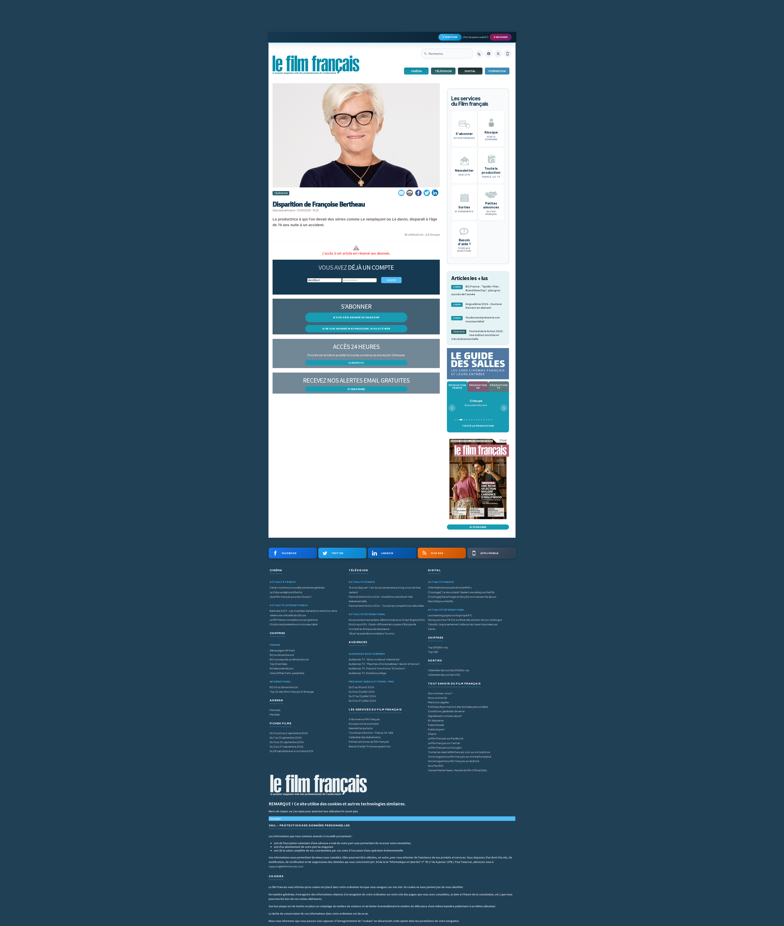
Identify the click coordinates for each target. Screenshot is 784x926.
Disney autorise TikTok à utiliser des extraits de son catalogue (465, 619)
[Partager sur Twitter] (426, 192)
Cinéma (416, 71)
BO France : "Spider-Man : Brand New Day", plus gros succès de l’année (475, 290)
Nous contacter (437, 697)
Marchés (275, 714)
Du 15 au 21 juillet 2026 (362, 691)
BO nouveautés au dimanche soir (289, 659)
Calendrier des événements (365, 737)
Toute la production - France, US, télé (371, 732)
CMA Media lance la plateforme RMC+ (450, 587)
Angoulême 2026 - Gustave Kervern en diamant (477, 305)
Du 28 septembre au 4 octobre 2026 (291, 751)
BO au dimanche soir (282, 655)
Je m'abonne (478, 527)
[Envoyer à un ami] (401, 192)
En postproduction (476, 403)
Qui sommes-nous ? (440, 693)
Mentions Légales (438, 702)
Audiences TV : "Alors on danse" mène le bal (374, 659)
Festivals (275, 710)
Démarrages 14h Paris (282, 650)
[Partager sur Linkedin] (435, 192)
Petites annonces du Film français (369, 741)
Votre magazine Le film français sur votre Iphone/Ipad (459, 756)
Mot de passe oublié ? (476, 37)
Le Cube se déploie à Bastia (286, 592)
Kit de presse (435, 720)
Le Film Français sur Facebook (445, 738)
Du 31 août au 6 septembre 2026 (289, 733)
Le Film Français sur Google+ (445, 747)
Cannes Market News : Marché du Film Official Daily (457, 770)
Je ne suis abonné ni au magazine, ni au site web (356, 328)
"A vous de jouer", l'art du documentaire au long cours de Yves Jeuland (385, 590)
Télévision (443, 71)
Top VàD (433, 651)
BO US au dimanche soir (284, 687)
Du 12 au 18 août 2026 (361, 687)
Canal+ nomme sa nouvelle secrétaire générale (297, 587)
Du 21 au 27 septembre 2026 (286, 746)
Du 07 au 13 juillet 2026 (362, 696)
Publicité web (436, 725)
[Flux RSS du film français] (479, 54)
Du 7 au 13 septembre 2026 (286, 737)
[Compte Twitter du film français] (498, 54)
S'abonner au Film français (364, 719)
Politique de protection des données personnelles (458, 706)
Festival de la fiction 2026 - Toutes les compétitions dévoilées (386, 605)
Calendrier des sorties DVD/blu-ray (448, 670)
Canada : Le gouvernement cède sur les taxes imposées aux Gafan (463, 626)
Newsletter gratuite (360, 728)
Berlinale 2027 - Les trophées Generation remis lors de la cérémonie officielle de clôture (303, 613)
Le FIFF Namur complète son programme (294, 619)
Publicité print (436, 729)
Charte (432, 734)
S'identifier (450, 37)
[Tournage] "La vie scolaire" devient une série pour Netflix (461, 592)
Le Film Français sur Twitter (444, 743)
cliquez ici (356, 362)
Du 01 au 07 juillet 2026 (362, 700)
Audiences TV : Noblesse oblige (367, 673)
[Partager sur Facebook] (418, 192)
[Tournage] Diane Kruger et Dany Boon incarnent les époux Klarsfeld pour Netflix (462, 599)
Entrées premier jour (281, 668)
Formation (497, 71)
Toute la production (478, 425)
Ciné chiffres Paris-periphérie (287, 673)
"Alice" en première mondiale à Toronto (372, 633)
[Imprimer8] (410, 192)
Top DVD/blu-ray (438, 647)
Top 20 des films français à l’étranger (292, 691)
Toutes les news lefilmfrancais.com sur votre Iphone (459, 752)
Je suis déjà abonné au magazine (356, 317)
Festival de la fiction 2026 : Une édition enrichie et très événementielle (477, 335)
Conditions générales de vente (446, 711)
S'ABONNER (501, 37)
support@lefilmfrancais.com (286, 866)
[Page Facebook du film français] (489, 54)
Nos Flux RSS (435, 765)
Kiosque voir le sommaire (364, 723)
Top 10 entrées (278, 664)
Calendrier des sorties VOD (444, 674)
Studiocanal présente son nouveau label (476, 319)
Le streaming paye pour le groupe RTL (450, 615)
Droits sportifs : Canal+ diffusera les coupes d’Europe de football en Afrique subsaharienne (382, 626)
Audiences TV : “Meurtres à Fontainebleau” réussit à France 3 (384, 664)
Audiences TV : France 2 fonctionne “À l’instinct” (377, 668)
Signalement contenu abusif (445, 716)
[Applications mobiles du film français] (507, 54)
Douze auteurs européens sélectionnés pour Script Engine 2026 (387, 619)
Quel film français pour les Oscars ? (291, 596)
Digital (470, 71)
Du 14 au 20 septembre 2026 (287, 742)
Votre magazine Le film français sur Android (453, 761)
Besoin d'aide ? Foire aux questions (370, 746)
